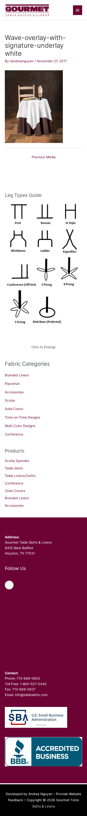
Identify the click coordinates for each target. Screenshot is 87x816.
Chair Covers (15, 491)
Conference (14, 434)
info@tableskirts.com (31, 695)
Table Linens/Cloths (20, 476)
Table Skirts (14, 468)
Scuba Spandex (17, 461)
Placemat (12, 384)
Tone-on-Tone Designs (22, 417)
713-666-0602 (28, 678)
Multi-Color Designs (20, 426)
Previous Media (44, 157)
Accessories (14, 392)
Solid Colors (14, 409)
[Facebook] (9, 585)
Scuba (10, 400)
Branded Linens (17, 375)
